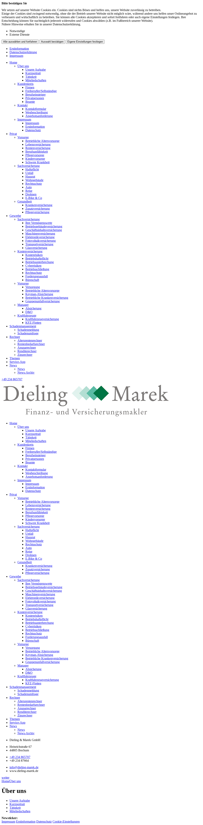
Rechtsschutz (33, 183)
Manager (23, 304)
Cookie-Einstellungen (66, 821)
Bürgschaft (32, 280)
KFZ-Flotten (33, 322)
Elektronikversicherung (40, 237)
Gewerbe (15, 215)
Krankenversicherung (38, 205)
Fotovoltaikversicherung (40, 240)
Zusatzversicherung (37, 208)
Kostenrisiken (34, 255)
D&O (29, 312)
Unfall (29, 173)
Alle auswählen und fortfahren (20, 41)
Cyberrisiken (33, 265)
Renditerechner (26, 351)
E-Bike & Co (33, 198)
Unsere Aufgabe (35, 69)
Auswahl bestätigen (52, 41)
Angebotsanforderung (39, 116)
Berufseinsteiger (35, 94)
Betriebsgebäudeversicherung (43, 226)
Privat (13, 133)
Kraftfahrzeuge (26, 315)
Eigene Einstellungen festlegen (85, 41)
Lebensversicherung (38, 144)
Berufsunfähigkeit (36, 151)
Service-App (17, 361)
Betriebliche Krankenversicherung (46, 297)
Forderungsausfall (36, 276)
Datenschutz (33, 130)
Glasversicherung (36, 247)
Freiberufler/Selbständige (41, 91)
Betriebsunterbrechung (39, 262)
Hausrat (30, 176)
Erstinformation (19, 48)
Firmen (29, 87)
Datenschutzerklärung (23, 52)
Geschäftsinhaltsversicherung (43, 230)
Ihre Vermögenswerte (38, 223)
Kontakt (22, 105)
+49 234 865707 (20, 757)
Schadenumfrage (27, 333)
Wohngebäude (34, 180)
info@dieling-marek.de (24, 767)
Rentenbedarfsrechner (31, 344)
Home (13, 62)
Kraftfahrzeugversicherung (42, 319)
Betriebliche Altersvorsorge (42, 141)
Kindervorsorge (35, 158)
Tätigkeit (30, 76)
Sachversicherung (28, 165)
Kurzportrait (33, 73)
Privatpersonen (34, 98)
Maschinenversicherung (40, 233)
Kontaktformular (35, 108)
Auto (28, 187)
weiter (5, 777)
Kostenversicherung (29, 251)
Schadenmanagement (23, 326)
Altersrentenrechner (29, 340)
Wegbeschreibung (36, 112)
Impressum (16, 55)
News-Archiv (25, 372)
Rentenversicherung (37, 148)
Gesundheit (24, 201)
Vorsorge (23, 137)
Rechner (15, 337)
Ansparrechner (26, 347)
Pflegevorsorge (34, 155)
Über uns (23, 66)
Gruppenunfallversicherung (42, 301)
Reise (28, 190)
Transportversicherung (39, 244)
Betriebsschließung (37, 269)
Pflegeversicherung (37, 212)
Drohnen (30, 194)
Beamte (30, 101)
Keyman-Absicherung (39, 294)
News (13, 365)
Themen (15, 358)
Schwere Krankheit (37, 162)
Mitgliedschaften (35, 80)
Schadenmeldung (28, 329)
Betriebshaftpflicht (36, 258)
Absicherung (33, 308)
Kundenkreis (25, 84)
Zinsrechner (24, 354)
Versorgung (32, 287)
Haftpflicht (32, 169)
